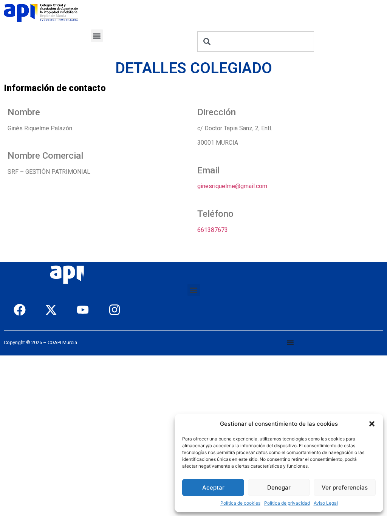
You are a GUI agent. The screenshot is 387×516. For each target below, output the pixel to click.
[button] (372, 424)
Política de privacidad (287, 503)
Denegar (279, 487)
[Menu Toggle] (290, 342)
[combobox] (255, 41)
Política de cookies (240, 503)
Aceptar (213, 487)
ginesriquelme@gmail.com (232, 186)
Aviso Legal (326, 503)
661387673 (212, 229)
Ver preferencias (345, 487)
